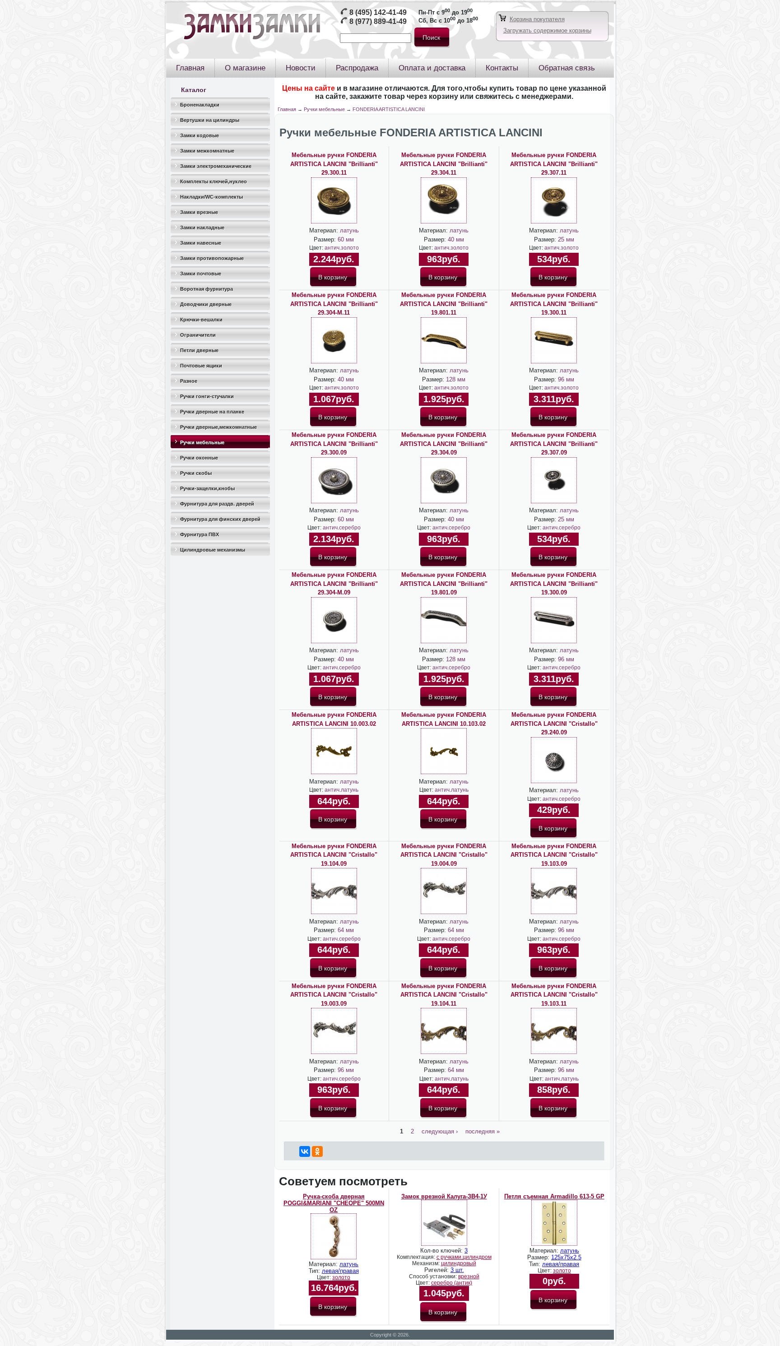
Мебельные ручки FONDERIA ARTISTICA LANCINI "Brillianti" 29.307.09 (554, 444)
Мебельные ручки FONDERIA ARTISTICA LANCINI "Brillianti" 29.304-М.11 (334, 304)
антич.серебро (342, 527)
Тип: (315, 1270)
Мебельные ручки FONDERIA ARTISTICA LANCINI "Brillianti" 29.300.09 (334, 444)
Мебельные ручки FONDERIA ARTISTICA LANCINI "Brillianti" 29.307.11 (554, 164)
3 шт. (457, 1270)
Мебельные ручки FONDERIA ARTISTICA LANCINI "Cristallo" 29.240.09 (554, 723)
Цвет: (317, 248)
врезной (468, 1276)
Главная (287, 109)
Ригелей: (437, 1270)
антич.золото (342, 248)
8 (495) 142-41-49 (378, 12)
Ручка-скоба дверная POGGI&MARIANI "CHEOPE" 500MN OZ (333, 1203)
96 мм (566, 379)
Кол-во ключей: (442, 1250)
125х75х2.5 (566, 1257)
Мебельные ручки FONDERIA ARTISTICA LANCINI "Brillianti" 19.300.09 (554, 583)
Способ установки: (433, 1276)
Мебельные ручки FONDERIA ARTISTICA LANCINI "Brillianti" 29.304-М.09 (334, 583)
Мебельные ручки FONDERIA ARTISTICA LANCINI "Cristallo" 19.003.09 (333, 995)
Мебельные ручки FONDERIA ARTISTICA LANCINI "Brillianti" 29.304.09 (444, 444)
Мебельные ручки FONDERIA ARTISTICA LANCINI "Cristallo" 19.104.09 (333, 855)
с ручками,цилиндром (464, 1257)
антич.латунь (341, 790)
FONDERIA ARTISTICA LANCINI (389, 109)
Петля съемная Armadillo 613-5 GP (554, 1196)
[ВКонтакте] (304, 1151)
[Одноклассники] (317, 1151)
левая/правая (340, 1270)
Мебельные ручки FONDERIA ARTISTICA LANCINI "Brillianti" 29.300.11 (334, 164)
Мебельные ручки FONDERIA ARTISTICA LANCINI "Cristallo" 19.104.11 (444, 995)
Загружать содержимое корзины (547, 30)
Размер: (326, 239)
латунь (349, 230)
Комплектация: (416, 1257)
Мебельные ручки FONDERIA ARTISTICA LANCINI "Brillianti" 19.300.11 (554, 304)
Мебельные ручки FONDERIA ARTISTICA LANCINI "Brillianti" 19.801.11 (444, 304)
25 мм (566, 239)
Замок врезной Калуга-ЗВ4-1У (444, 1196)
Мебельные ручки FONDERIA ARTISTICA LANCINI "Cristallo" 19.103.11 (554, 995)
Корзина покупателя (537, 19)
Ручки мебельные (324, 109)
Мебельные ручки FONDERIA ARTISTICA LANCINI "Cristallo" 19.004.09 (444, 855)
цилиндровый (458, 1263)
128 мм (455, 379)
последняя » (482, 1131)
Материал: (324, 230)
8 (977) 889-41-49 (378, 21)
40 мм (456, 239)
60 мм (346, 239)
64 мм (346, 930)
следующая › (440, 1131)
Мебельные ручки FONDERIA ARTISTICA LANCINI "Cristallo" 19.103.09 (554, 855)
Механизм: (426, 1263)
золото (341, 1277)
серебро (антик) (451, 1283)
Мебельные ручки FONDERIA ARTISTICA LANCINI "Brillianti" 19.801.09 (444, 583)
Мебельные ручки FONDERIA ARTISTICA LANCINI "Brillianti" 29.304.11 (444, 164)
